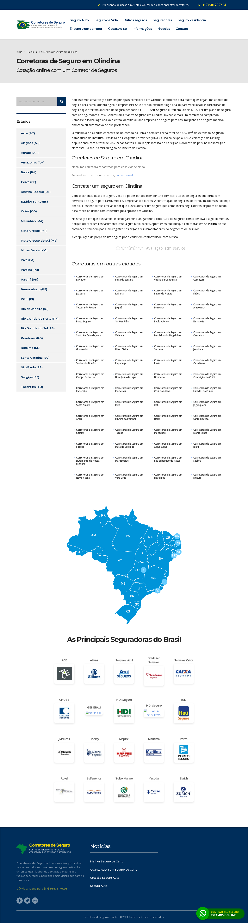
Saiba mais (124, 484)
